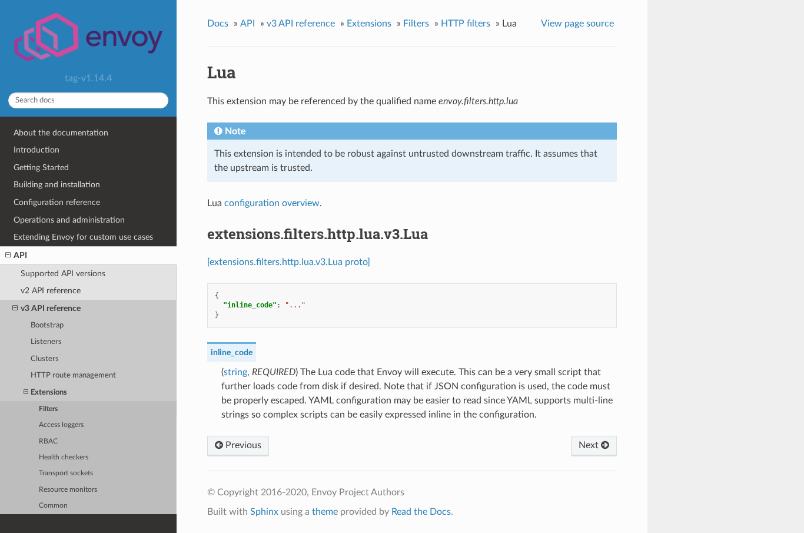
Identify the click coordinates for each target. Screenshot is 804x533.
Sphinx (264, 512)
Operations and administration (69, 220)
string (235, 372)
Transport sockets (66, 473)
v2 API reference (51, 290)
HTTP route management (73, 375)
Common (53, 505)
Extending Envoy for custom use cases (83, 237)
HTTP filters (465, 23)
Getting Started (41, 167)
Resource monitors (68, 489)
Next (590, 445)
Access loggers (61, 425)
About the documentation (61, 132)
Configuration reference (57, 202)
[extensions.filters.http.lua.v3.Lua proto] (288, 262)
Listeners (46, 342)
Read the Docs (421, 512)
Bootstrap (47, 325)
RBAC (48, 441)
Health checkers (63, 457)
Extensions (49, 392)
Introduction (36, 149)
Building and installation (57, 184)
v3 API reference (51, 308)
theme (325, 512)
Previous (242, 445)
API (20, 255)
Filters (48, 409)
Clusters (45, 359)
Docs (217, 23)
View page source (577, 23)
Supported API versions (63, 273)
